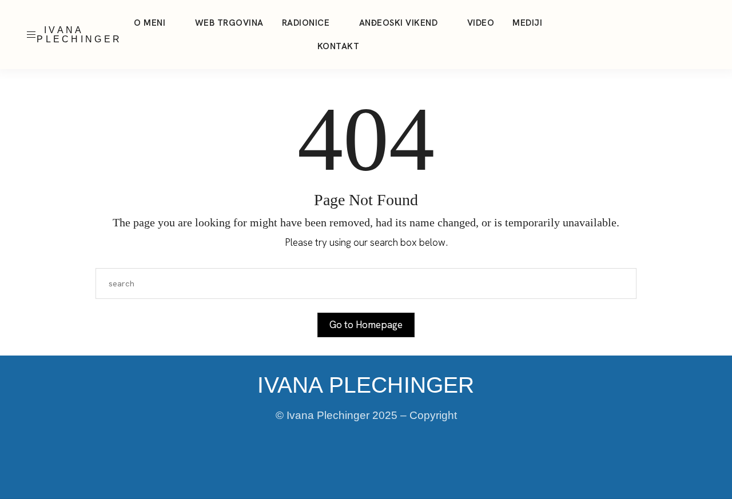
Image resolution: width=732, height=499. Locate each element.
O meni (149, 23)
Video (481, 23)
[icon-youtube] (688, 35)
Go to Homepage (366, 324)
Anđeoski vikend (398, 23)
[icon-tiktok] (667, 35)
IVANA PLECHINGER (79, 34)
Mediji (527, 23)
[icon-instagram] (645, 35)
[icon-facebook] (710, 35)
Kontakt (338, 46)
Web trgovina (229, 23)
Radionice (306, 23)
